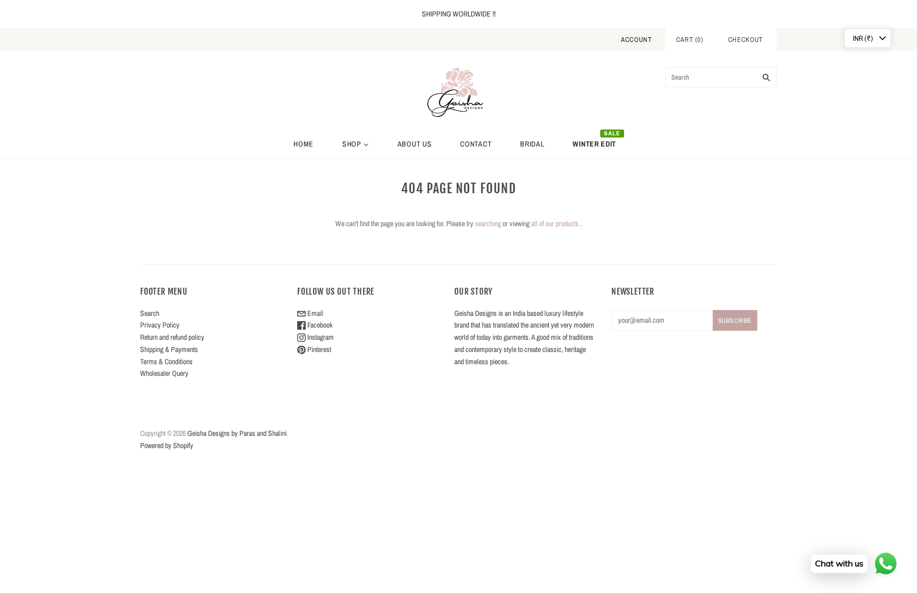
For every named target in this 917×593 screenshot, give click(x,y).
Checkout (745, 39)
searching (488, 223)
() (690, 39)
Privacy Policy (159, 325)
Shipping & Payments (169, 349)
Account (636, 39)
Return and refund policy (172, 337)
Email (314, 313)
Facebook (319, 325)
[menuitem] (303, 143)
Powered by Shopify (166, 445)
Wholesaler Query (164, 373)
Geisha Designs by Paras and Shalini (237, 433)
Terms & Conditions (166, 361)
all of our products (554, 223)
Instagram (320, 337)
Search (149, 313)
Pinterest (318, 349)
